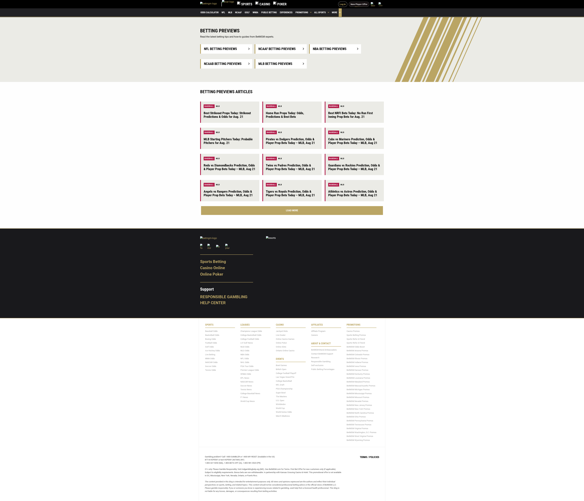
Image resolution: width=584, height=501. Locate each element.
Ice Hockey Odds (212, 350)
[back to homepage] (228, 4)
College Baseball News (250, 393)
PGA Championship (284, 388)
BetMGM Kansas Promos (357, 370)
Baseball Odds (211, 331)
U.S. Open (280, 400)
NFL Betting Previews (220, 49)
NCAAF (238, 12)
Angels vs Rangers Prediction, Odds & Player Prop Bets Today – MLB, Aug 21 (228, 193)
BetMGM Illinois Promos (357, 358)
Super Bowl (281, 392)
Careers (314, 335)
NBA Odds (244, 354)
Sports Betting (213, 261)
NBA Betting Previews (329, 49)
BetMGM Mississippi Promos (359, 393)
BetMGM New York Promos (358, 409)
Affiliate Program (318, 331)
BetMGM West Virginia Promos (360, 436)
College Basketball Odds (250, 335)
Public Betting (269, 12)
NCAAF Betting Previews (277, 49)
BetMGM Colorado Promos (358, 354)
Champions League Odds (251, 331)
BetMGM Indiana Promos (357, 362)
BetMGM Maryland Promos (358, 381)
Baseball (209, 106)
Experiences (286, 12)
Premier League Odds (249, 370)
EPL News (244, 378)
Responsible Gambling (223, 297)
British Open (281, 369)
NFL (223, 12)
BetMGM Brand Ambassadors (324, 350)
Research (315, 357)
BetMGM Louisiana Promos (358, 378)
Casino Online (212, 268)
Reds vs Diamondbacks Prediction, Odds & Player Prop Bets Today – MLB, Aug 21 (229, 167)
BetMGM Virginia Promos (357, 428)
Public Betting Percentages (322, 369)
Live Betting (210, 354)
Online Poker (211, 274)
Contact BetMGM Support (322, 353)
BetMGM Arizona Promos (357, 350)
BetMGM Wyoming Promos (358, 440)
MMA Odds (210, 358)
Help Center (213, 303)
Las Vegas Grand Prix (285, 377)
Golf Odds (209, 347)
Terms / (364, 456)
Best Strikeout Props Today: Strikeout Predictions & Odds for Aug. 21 (227, 115)
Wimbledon (281, 404)
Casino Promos (353, 331)
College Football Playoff (286, 373)
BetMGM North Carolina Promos (360, 413)
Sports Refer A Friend (356, 339)
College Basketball (284, 381)
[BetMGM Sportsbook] (211, 4)
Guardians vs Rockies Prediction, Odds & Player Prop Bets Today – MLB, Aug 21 (354, 167)
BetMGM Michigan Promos (358, 389)
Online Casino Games (285, 339)
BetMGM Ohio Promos (356, 417)
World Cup (280, 408)
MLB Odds (244, 347)
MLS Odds (244, 350)
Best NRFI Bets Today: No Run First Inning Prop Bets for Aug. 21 (350, 115)
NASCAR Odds (211, 362)
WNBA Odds (245, 374)
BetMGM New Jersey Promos (359, 405)
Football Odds (211, 343)
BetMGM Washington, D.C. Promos (361, 432)
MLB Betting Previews (275, 64)
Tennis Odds (210, 370)
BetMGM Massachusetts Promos (361, 385)
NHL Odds (244, 362)
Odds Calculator (209, 12)
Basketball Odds (212, 335)
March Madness (283, 416)
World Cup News (247, 401)
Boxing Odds (210, 339)
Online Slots (281, 347)
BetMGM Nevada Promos (357, 401)
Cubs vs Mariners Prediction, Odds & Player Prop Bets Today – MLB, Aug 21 (352, 141)
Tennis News (246, 389)
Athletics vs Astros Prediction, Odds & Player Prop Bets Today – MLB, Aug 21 (352, 193)
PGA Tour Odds (247, 366)
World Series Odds (284, 412)
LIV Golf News (246, 343)
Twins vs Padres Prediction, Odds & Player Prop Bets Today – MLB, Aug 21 (290, 167)
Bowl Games (281, 365)
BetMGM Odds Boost (356, 347)
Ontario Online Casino (285, 350)
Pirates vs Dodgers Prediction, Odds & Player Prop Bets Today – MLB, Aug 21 (290, 141)
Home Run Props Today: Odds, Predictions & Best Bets (285, 115)
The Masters (281, 396)
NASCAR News (246, 381)
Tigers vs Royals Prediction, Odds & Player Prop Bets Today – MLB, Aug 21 (290, 193)
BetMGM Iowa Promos (356, 366)
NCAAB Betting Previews (223, 64)
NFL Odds (244, 358)
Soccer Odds (210, 366)
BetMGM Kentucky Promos (358, 374)
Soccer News (246, 385)
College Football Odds (249, 339)
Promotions (301, 12)
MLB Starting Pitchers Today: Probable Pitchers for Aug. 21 (228, 141)
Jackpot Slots (282, 331)
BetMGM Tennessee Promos (359, 424)
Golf (247, 12)
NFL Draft (280, 385)
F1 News (244, 397)
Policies (374, 456)
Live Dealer (280, 335)
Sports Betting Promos (356, 335)
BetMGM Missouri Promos (358, 397)
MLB (230, 12)
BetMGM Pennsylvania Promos (360, 420)
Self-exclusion (317, 365)
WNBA (255, 12)
